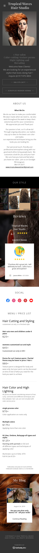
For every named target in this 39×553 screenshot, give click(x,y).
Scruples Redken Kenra (19, 91)
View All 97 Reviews (19, 240)
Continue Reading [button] (20, 519)
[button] (4, 6)
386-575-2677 (19, 82)
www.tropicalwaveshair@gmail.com (19, 167)
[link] (20, 6)
